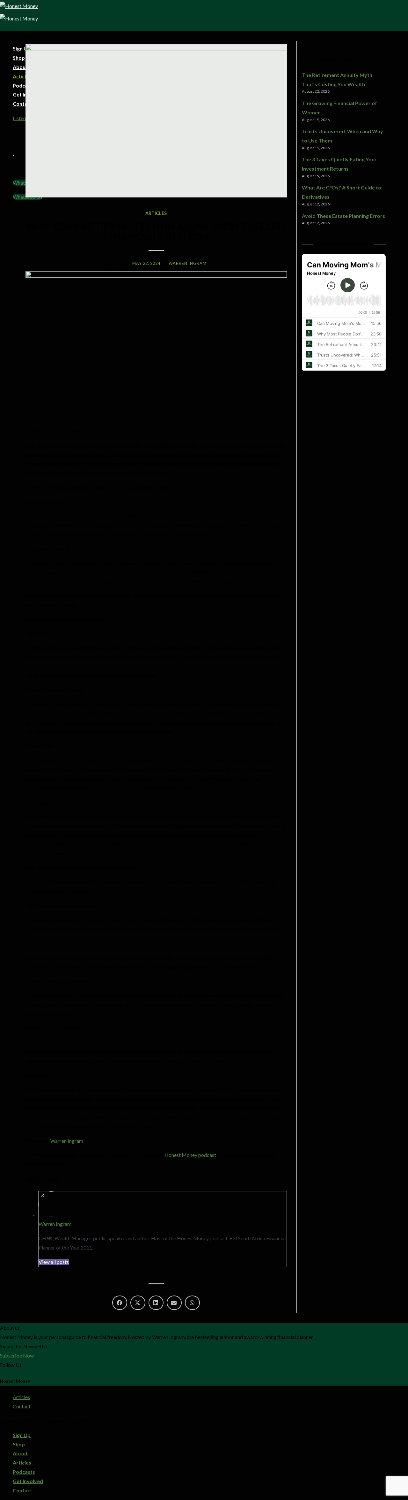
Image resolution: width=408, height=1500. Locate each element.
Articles (156, 213)
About (20, 1453)
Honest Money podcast (190, 1155)
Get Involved (28, 1481)
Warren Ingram (66, 1141)
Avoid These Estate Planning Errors (343, 216)
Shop (19, 1444)
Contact (22, 1406)
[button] (119, 1303)
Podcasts (24, 1472)
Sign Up (22, 1435)
